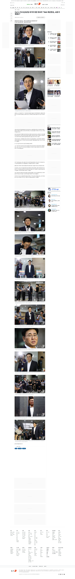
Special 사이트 (60, 547)
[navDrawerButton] (11, 2)
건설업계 (11, 553)
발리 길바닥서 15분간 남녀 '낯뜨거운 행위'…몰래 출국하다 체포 (56, 128)
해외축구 (41, 552)
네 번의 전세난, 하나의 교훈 (55, 195)
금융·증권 (53, 530)
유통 (58, 537)
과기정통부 (19, 448)
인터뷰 (35, 554)
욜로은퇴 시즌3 (53, 199)
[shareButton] (11, 13)
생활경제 (59, 538)
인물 (17, 539)
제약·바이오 (24, 550)
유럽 (29, 535)
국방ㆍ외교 (41, 532)
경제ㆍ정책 (23, 532)
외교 (41, 530)
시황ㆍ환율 (53, 537)
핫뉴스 (48, 126)
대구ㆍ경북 (35, 541)
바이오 (23, 547)
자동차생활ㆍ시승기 (31, 560)
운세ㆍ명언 (29, 557)
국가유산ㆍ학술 (30, 552)
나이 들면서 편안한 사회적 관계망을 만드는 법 (55, 206)
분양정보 (11, 551)
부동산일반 (11, 549)
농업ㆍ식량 (23, 537)
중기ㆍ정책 (59, 536)
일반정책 (11, 550)
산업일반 (59, 532)
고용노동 (23, 536)
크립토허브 (28, 4)
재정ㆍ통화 (23, 533)
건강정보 (29, 555)
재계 (58, 533)
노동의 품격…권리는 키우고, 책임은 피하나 (55, 211)
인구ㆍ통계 (23, 535)
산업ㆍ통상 (23, 534)
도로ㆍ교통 (29, 558)
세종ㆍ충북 (35, 537)
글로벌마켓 (53, 550)
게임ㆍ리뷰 (17, 554)
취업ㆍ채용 (59, 542)
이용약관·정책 (41, 566)
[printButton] (11, 20)
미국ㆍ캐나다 (30, 533)
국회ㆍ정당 (11, 533)
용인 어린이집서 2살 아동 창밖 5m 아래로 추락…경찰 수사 (53, 42)
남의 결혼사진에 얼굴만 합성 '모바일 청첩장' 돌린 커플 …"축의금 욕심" (56, 140)
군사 (46, 533)
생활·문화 (29, 547)
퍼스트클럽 (59, 555)
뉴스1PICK (24, 448)
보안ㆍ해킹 (17, 553)
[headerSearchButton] (13, 2)
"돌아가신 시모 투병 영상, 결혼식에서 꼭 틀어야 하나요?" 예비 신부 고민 (56, 136)
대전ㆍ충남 (35, 538)
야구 (40, 549)
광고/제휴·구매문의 (35, 566)
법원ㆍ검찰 (17, 533)
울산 (35, 543)
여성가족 (17, 540)
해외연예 (35, 553)
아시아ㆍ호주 (30, 534)
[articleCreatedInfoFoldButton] (23, 17)
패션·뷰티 (59, 539)
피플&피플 (29, 541)
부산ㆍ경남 (35, 542)
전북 (35, 539)
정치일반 (11, 535)
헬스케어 (23, 551)
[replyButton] (11, 16)
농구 (40, 554)
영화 (35, 551)
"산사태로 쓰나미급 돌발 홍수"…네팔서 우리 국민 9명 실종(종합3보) (53, 50)
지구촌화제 (29, 542)
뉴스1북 (59, 554)
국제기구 (29, 540)
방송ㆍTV (35, 550)
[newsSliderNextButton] (59, 32)
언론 (29, 554)
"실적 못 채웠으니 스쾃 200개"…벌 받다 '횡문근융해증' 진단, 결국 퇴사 (56, 144)
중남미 (29, 537)
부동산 (11, 547)
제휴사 (53, 547)
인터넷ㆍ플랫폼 (18, 549)
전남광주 (35, 540)
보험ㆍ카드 (53, 535)
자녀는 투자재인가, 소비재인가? (55, 201)
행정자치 (35, 532)
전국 (35, 530)
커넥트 (62, 2)
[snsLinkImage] (59, 574)
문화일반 (29, 553)
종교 (29, 551)
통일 (40, 533)
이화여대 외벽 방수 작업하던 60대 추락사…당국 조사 (18, 0)
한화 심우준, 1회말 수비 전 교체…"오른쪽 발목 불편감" (51, 0)
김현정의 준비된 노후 (54, 204)
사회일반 (17, 541)
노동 (17, 536)
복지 (17, 535)
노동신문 (46, 4)
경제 (23, 530)
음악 (35, 552)
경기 (35, 534)
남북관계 (47, 537)
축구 (40, 551)
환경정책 (23, 538)
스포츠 (48, 89)
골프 (40, 555)
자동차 (59, 535)
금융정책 (53, 533)
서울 (35, 533)
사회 (15, 9)
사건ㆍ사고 (17, 532)
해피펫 (32, 4)
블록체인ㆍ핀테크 (54, 539)
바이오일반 (23, 552)
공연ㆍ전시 (29, 549)
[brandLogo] (37, 4)
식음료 (59, 540)
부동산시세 (11, 552)
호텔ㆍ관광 (59, 541)
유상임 (16, 448)
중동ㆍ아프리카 (30, 536)
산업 (59, 530)
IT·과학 (17, 547)
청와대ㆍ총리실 (12, 532)
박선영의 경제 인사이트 (54, 194)
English (43, 4)
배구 (40, 553)
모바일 (17, 551)
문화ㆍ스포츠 (48, 536)
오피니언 (49, 192)
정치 (11, 530)
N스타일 (35, 555)
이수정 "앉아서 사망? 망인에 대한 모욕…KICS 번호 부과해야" (56, 132)
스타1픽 (59, 551)
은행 (52, 534)
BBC (53, 549)
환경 (17, 537)
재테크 (53, 538)
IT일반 (17, 552)
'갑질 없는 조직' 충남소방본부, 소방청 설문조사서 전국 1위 (35, 0)
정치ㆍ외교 (47, 532)
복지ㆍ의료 (23, 549)
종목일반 (41, 556)
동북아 (29, 532)
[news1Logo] (13, 571)
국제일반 (29, 543)
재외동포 (41, 534)
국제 (29, 530)
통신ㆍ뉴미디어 (18, 550)
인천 (35, 535)
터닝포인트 (59, 553)
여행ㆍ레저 (29, 556)
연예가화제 (35, 549)
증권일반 (53, 536)
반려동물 (29, 559)
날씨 (17, 538)
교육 (17, 534)
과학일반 (17, 555)
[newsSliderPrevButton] (57, 32)
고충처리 (45, 566)
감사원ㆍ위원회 (12, 534)
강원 (35, 536)
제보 (64, 2)
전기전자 (59, 534)
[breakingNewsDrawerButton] (12, 2)
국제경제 (29, 538)
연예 (48, 78)
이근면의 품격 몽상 (53, 209)
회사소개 (30, 566)
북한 (47, 530)
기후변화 (29, 539)
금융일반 (53, 532)
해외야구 (41, 550)
